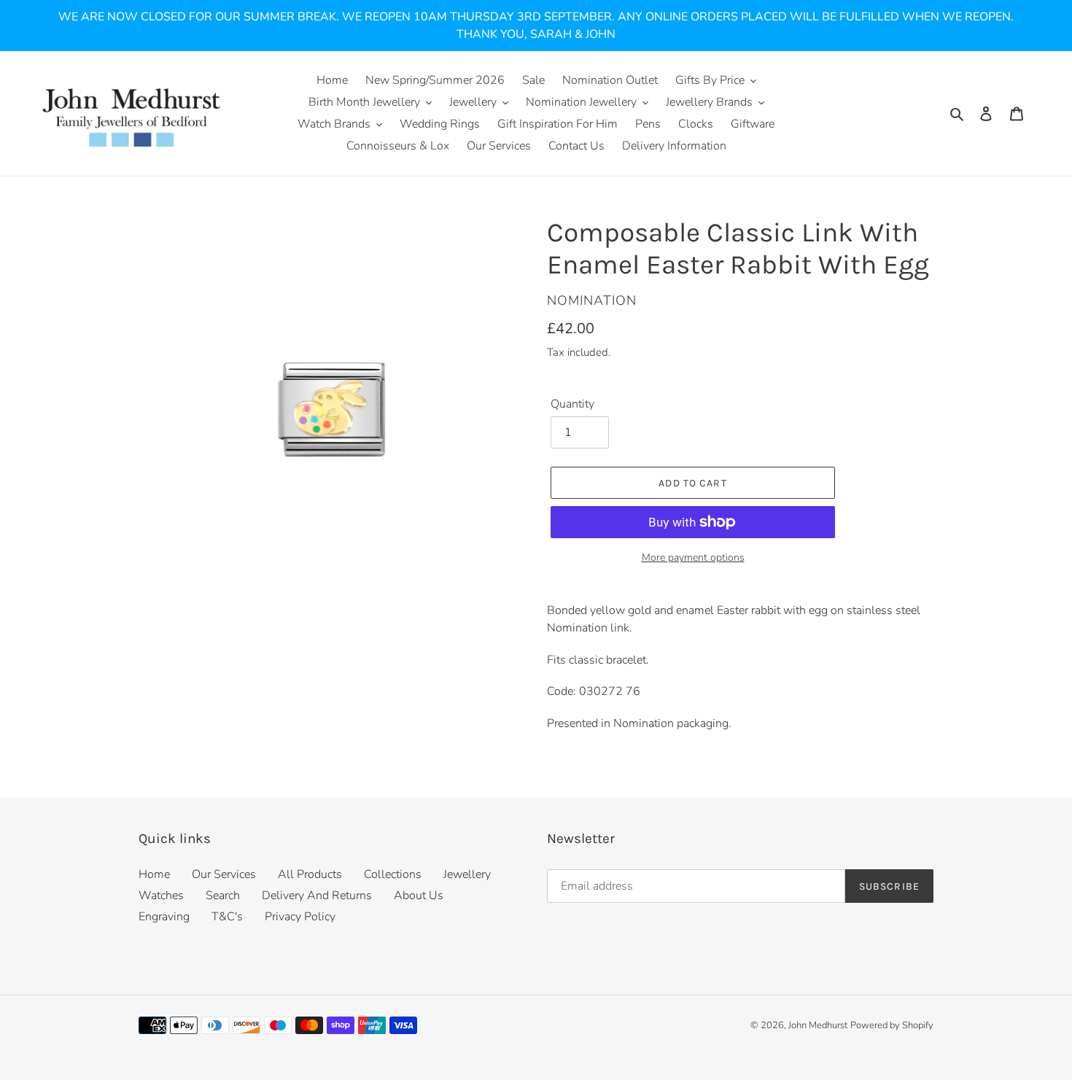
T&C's (227, 917)
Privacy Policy (300, 917)
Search (223, 895)
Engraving (164, 917)
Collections (393, 874)
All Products (310, 874)
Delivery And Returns (317, 895)
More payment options (693, 557)
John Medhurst (817, 1025)
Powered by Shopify (891, 1025)
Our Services (224, 874)
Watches (161, 895)
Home (154, 874)
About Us (418, 895)
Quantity (572, 404)
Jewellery (467, 874)
